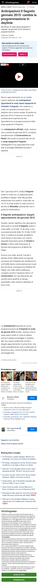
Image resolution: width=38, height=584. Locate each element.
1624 (17, 519)
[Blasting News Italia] (12, 2)
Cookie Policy (22, 570)
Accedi (34, 2)
